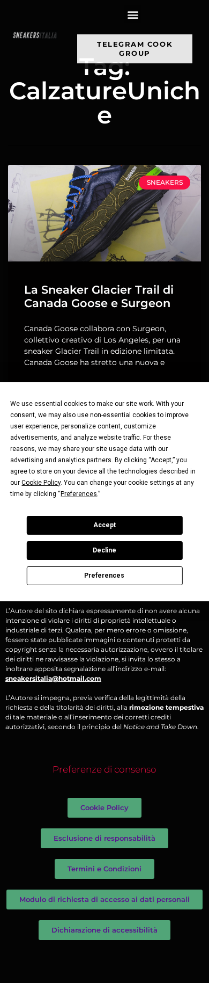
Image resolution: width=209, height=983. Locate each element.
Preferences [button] (79, 494)
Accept (104, 525)
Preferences (104, 575)
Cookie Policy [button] (41, 482)
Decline (104, 550)
